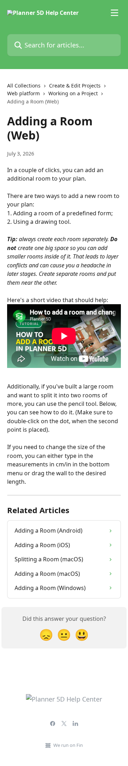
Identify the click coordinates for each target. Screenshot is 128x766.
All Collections (24, 85)
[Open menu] (114, 12)
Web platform (23, 93)
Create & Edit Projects (75, 85)
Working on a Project (73, 93)
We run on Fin (68, 745)
